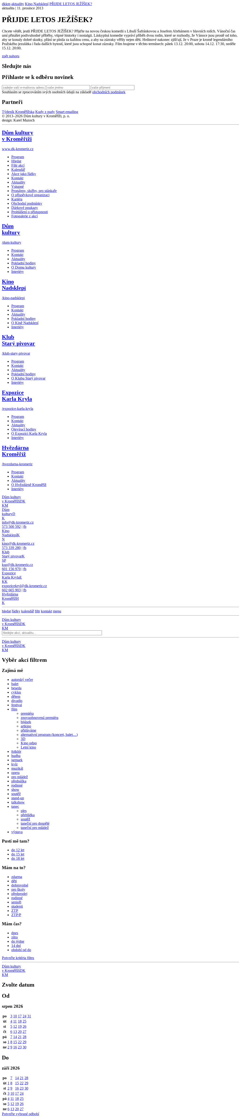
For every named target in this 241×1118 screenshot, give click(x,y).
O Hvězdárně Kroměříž (28, 485)
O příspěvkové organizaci (30, 195)
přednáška (18, 781)
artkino (26, 726)
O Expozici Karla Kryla (29, 433)
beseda (16, 688)
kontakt (46, 611)
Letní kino (28, 747)
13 (15, 1032)
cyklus (16, 692)
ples (24, 811)
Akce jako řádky (23, 174)
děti (14, 881)
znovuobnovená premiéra (39, 718)
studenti (17, 906)
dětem (15, 696)
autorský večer (22, 680)
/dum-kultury (11, 242)
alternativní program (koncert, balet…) (49, 735)
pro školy (18, 889)
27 (24, 1032)
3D (23, 739)
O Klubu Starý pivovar (28, 378)
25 (24, 1021)
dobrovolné (19, 885)
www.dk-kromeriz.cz (17, 149)
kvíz (14, 764)
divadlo (16, 701)
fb (24, 527)
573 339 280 (11, 548)
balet (14, 684)
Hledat (16, 161)
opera (15, 773)
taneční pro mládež (35, 828)
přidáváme (28, 730)
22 (20, 1042)
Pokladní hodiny (23, 263)
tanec (15, 806)
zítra (14, 937)
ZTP (14, 911)
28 (24, 1037)
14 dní (16, 946)
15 (15, 1042)
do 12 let (17, 850)
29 (24, 1042)
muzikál (17, 768)
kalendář (27, 611)
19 (20, 1026)
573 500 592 (11, 527)
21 (20, 1037)
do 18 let (17, 858)
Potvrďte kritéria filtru (18, 958)
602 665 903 (11, 590)
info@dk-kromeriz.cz (18, 522)
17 (20, 1016)
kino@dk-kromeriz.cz (18, 543)
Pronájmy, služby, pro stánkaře (34, 191)
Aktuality (18, 182)
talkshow (18, 802)
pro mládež (19, 777)
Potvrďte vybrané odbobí (20, 1114)
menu (57, 611)
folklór (16, 751)
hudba (15, 756)
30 (24, 1047)
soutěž (16, 794)
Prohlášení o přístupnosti (29, 212)
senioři (16, 902)
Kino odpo (29, 743)
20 (20, 1032)
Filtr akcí (17, 165)
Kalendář (18, 170)
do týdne (17, 941)
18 (20, 1021)
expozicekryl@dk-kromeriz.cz (24, 586)
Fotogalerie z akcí (24, 216)
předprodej (19, 894)
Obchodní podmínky (26, 203)
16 (15, 1047)
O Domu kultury (23, 267)
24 (24, 1016)
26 (24, 1026)
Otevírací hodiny (23, 429)
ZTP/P (16, 915)
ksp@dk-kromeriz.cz (17, 565)
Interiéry (17, 272)
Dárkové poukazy (24, 208)
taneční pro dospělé (35, 823)
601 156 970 (11, 569)
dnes (14, 933)
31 (29, 1016)
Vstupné (17, 186)
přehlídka (28, 815)
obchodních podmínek (108, 92)
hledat (6, 611)
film (14, 709)
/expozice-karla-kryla (17, 409)
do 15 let (17, 854)
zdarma (16, 877)
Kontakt (17, 178)
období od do (21, 950)
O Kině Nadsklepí (24, 323)
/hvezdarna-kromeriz (17, 464)
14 (15, 1037)
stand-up (17, 798)
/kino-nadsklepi (13, 298)
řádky (16, 611)
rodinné (17, 785)
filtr (37, 611)
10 (15, 1016)
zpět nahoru (10, 56)
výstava (17, 832)
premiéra (27, 713)
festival (16, 705)
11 (15, 1021)
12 (15, 1026)
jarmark (17, 760)
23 (20, 1047)
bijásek (26, 722)
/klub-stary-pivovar (16, 353)
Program (17, 157)
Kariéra (16, 199)
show (15, 790)
